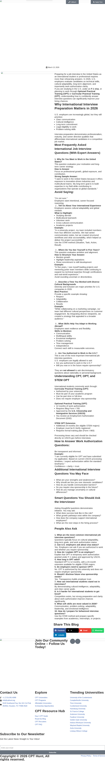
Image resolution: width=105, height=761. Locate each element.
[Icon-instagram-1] (77, 641)
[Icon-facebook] (72, 641)
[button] (39, 0)
